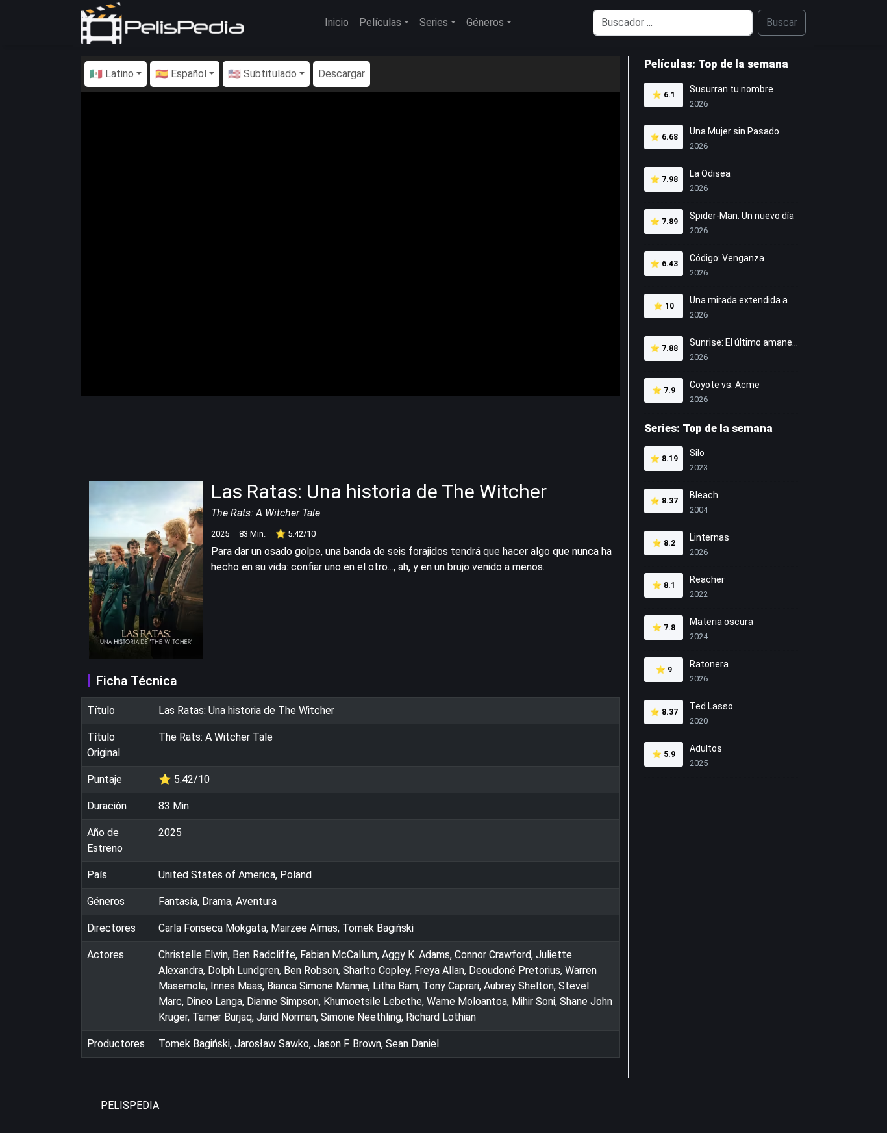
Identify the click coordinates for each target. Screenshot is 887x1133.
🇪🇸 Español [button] (180, 74)
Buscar (781, 22)
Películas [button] (380, 22)
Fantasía (177, 901)
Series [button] (433, 22)
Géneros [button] (485, 22)
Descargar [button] (341, 74)
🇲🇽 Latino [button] (112, 74)
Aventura (256, 901)
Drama (216, 901)
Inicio (337, 22)
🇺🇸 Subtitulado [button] (262, 74)
